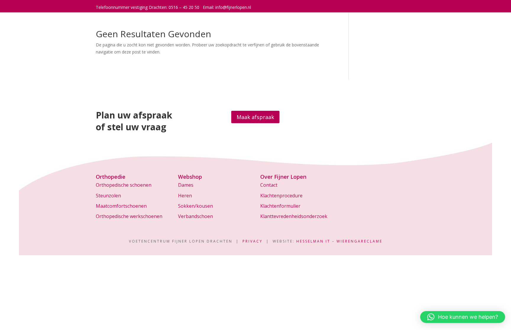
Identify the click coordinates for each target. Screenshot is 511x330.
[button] (462, 317)
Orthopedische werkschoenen (129, 216)
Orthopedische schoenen (123, 185)
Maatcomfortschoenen (121, 206)
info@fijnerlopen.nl (233, 7)
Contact (268, 185)
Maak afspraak (255, 117)
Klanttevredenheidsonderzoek (293, 216)
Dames (185, 185)
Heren (185, 195)
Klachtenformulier (280, 206)
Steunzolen (108, 195)
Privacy (252, 241)
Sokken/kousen (195, 206)
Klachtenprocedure (281, 195)
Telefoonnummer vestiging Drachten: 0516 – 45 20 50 (147, 7)
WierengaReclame (359, 241)
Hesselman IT (313, 241)
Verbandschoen (195, 216)
